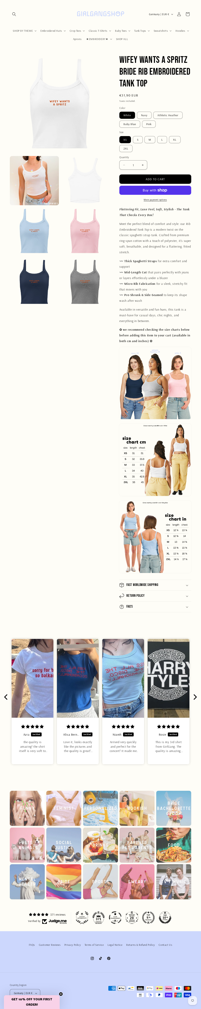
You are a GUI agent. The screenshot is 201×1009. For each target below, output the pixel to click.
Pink (149, 124)
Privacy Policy (72, 945)
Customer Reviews (50, 945)
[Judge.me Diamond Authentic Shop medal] (82, 917)
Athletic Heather (167, 115)
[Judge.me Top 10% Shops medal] (165, 917)
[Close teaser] (61, 994)
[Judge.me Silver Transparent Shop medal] (115, 917)
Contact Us (165, 945)
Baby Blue (129, 124)
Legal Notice (115, 945)
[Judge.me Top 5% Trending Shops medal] (148, 917)
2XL (125, 148)
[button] (14, 14)
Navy (144, 115)
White (127, 115)
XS (125, 139)
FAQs (32, 945)
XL (174, 139)
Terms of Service (94, 945)
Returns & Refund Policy (140, 945)
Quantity (124, 157)
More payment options (155, 199)
